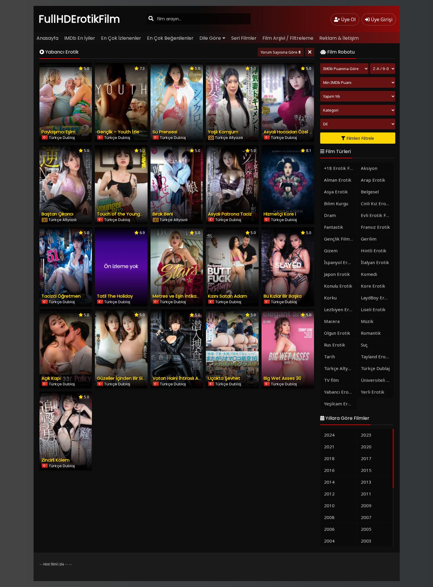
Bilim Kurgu (336, 203)
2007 (366, 517)
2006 (329, 529)
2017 (366, 458)
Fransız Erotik (375, 227)
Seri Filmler (244, 38)
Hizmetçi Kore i (280, 214)
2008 (329, 517)
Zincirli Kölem (56, 460)
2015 (366, 470)
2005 (366, 529)
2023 (366, 435)
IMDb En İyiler (79, 38)
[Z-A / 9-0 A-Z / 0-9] (382, 68)
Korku (330, 298)
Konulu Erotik (338, 286)
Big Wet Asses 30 (282, 378)
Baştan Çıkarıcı (57, 214)
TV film (331, 380)
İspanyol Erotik (340, 262)
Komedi (369, 274)
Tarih (329, 356)
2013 (366, 482)
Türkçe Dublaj (375, 368)
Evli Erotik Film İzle (377, 215)
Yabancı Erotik (339, 392)
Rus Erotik (334, 345)
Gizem (331, 250)
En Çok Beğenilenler (170, 38)
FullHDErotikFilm (79, 19)
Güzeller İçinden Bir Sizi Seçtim (130, 378)
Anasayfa (47, 38)
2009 (366, 505)
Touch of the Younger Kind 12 (128, 214)
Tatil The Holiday (115, 296)
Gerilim (368, 239)
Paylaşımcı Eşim (58, 132)
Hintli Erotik (373, 250)
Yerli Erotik (372, 392)
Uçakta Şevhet (224, 378)
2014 (329, 482)
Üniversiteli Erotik (377, 380)
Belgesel (370, 192)
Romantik (371, 333)
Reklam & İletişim (339, 38)
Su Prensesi (165, 132)
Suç (364, 345)
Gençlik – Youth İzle (118, 132)
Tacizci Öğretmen (61, 296)
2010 (329, 505)
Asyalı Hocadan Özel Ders (291, 132)
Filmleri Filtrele (359, 138)
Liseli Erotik (373, 309)
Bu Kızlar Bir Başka (283, 296)
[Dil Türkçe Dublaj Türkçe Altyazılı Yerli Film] (357, 124)
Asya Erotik (336, 192)
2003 (366, 541)
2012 (329, 494)
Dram (330, 215)
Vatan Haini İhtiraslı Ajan (179, 378)
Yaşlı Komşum (223, 132)
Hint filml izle (53, 564)
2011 (366, 494)
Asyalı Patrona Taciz (230, 214)
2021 (329, 447)
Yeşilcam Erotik (340, 404)
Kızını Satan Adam (227, 296)
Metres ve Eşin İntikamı (177, 296)
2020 (366, 447)
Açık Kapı (51, 378)
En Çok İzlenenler (121, 38)
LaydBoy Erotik (377, 298)
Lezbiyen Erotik (340, 309)
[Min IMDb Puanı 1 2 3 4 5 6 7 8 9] (357, 82)
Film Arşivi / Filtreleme (287, 38)
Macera (332, 321)
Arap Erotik (373, 180)
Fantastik (333, 227)
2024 (329, 435)
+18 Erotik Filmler (340, 168)
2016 (329, 470)
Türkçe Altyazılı (340, 368)
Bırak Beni (163, 214)
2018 (329, 458)
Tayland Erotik (376, 356)
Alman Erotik (337, 180)
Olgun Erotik (337, 333)
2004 (329, 541)
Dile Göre (210, 38)
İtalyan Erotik (375, 262)
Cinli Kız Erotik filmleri (377, 203)
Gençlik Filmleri (340, 239)
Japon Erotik (337, 274)
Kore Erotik (373, 286)
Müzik (367, 321)
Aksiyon (369, 168)
